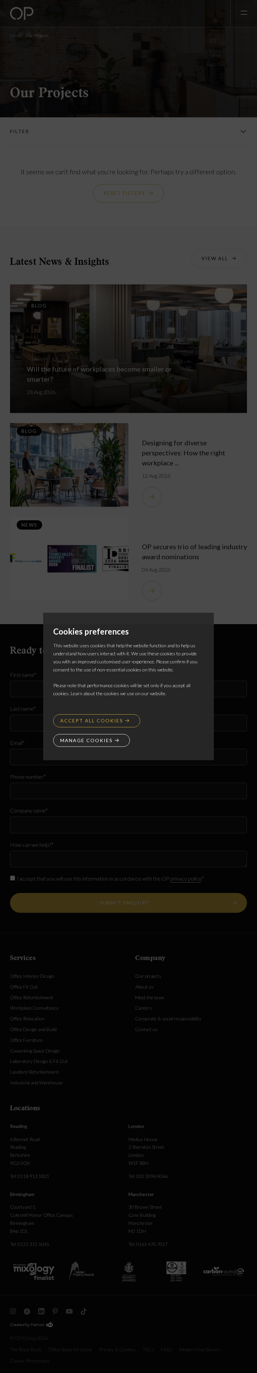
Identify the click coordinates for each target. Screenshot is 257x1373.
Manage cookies (86, 740)
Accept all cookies (91, 720)
